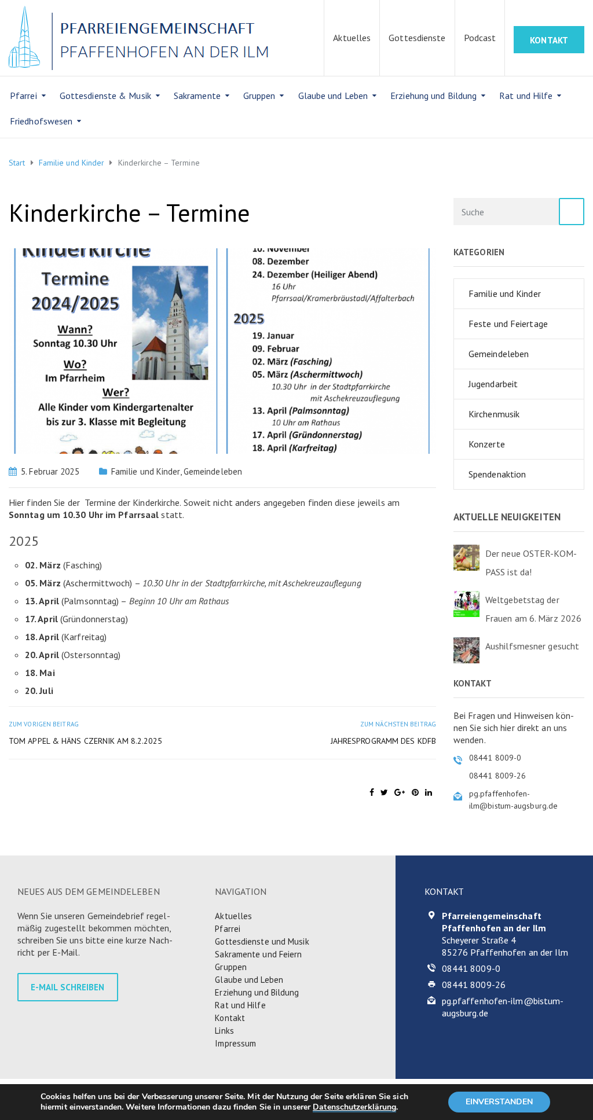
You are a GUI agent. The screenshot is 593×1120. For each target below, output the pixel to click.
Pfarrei (23, 95)
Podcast (480, 37)
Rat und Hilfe (525, 95)
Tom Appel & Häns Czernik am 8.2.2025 (86, 741)
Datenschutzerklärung (354, 1106)
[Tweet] (384, 792)
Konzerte (486, 444)
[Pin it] (415, 792)
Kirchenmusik (493, 414)
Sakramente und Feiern (258, 954)
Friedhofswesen (41, 121)
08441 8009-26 (474, 984)
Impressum (235, 1043)
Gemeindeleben (213, 471)
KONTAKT (549, 40)
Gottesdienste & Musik (105, 95)
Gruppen (259, 95)
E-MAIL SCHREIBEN (68, 987)
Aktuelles (352, 37)
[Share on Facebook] (371, 792)
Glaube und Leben (333, 95)
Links (224, 1030)
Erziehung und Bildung (433, 95)
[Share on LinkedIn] (428, 792)
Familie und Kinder (145, 471)
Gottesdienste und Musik (262, 941)
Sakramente (197, 95)
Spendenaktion (497, 474)
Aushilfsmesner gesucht (532, 646)
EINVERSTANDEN (499, 1101)
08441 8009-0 (471, 968)
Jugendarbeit (493, 384)
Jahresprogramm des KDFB (383, 741)
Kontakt (230, 1017)
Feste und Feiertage (508, 323)
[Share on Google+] (399, 792)
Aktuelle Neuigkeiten (507, 517)
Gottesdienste (417, 37)
